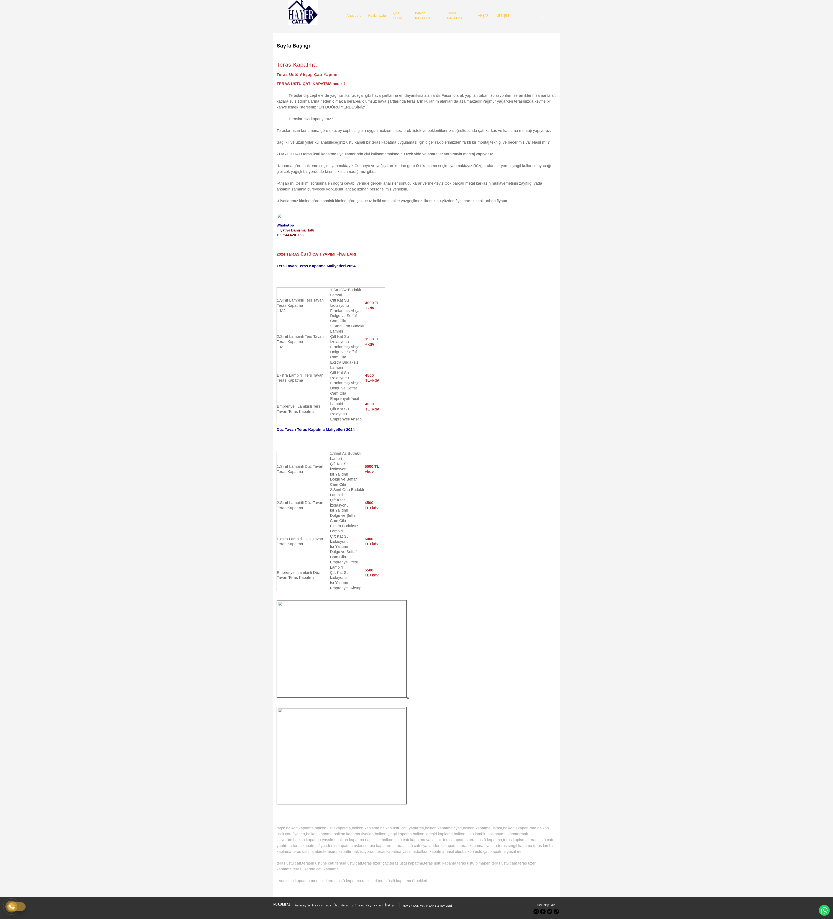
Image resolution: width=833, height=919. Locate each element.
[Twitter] (549, 911)
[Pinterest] (556, 911)
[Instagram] (536, 911)
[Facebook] (543, 911)
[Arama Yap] (540, 16)
